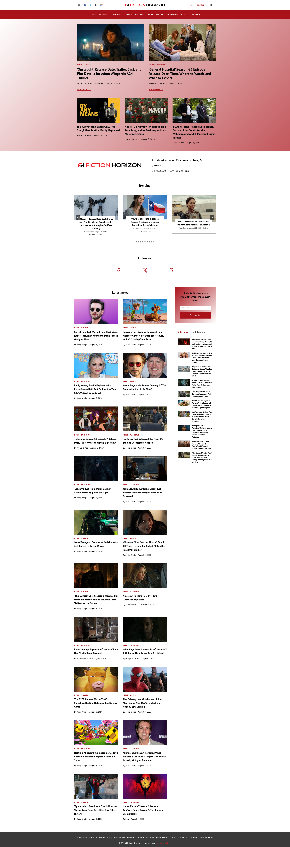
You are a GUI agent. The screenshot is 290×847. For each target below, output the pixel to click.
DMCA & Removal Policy (124, 837)
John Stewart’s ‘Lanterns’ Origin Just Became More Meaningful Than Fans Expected (142, 492)
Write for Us (82, 837)
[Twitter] (90, 5)
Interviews (172, 14)
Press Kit (93, 837)
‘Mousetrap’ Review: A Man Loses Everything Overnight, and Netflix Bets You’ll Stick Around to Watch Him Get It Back (202, 344)
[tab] (136, 241)
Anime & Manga (143, 14)
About (184, 14)
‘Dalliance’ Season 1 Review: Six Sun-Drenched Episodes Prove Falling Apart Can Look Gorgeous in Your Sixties (202, 357)
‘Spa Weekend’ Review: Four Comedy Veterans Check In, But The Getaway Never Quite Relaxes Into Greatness (202, 416)
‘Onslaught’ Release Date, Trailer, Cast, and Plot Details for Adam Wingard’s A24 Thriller (109, 73)
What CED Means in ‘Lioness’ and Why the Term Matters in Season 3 (193, 223)
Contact (195, 14)
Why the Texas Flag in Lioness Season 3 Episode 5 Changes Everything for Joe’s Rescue (145, 222)
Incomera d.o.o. (164, 843)
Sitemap (194, 837)
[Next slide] (212, 217)
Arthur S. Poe (178, 142)
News (93, 14)
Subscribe (195, 315)
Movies (103, 14)
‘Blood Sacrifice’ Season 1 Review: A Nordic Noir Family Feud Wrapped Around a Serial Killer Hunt (201, 445)
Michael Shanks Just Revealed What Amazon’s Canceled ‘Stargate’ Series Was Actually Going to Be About (144, 756)
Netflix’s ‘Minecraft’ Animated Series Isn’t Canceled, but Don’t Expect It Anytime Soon (96, 756)
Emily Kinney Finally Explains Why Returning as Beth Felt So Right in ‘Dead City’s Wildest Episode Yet (95, 389)
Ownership (183, 837)
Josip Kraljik (82, 344)
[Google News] (101, 5)
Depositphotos (206, 837)
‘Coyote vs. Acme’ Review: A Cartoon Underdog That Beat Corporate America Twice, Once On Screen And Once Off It (202, 371)
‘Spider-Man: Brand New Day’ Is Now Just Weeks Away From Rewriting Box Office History (96, 810)
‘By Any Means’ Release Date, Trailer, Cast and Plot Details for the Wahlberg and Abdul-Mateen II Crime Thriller (194, 132)
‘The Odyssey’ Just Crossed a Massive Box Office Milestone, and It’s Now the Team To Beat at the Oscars (96, 599)
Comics (127, 14)
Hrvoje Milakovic (132, 139)
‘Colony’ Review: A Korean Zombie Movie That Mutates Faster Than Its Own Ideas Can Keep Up (202, 383)
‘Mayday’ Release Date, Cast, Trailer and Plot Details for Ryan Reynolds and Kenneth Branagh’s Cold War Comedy (96, 223)
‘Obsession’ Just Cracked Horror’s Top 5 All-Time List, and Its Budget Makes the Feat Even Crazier (144, 546)
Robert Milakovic (84, 135)
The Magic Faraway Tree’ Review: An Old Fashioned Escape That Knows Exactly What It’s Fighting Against (201, 404)
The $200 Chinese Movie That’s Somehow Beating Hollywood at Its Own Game (95, 703)
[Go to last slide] (78, 217)
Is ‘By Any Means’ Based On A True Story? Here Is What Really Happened (98, 128)
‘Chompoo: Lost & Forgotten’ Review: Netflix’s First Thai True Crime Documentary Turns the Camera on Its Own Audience (202, 431)
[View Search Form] (211, 5)
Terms (173, 837)
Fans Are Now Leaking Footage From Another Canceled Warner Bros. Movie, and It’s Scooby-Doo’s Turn (143, 335)
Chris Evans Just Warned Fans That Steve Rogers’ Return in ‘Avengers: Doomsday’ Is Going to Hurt (96, 335)
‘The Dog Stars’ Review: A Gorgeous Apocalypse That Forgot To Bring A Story (201, 394)
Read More (84, 89)
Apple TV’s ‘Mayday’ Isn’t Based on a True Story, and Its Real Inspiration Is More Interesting (146, 130)
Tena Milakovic (86, 83)
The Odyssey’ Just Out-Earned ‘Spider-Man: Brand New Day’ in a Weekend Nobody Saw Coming (143, 703)
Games (160, 14)
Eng (153, 83)
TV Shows (115, 14)
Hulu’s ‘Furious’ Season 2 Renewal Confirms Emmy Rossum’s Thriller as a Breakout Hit (143, 810)
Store (189, 5)
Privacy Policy (162, 837)
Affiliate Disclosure (146, 837)
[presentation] (110, 42)
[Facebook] (85, 5)
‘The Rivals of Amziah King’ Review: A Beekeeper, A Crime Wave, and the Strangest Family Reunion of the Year (202, 457)
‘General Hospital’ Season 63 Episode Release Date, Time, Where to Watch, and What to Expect (180, 73)
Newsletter (201, 5)
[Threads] (96, 5)
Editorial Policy (105, 837)
